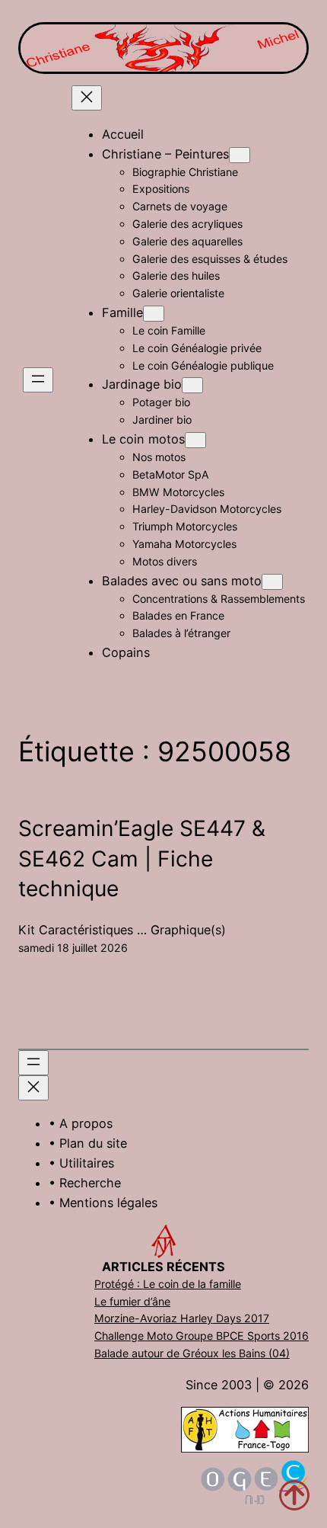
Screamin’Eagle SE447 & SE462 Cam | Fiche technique (141, 858)
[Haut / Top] (294, 1495)
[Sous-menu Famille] (153, 314)
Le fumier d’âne (132, 1301)
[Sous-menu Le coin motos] (195, 440)
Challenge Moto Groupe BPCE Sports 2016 (201, 1335)
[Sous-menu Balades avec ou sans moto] (272, 582)
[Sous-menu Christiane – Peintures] (239, 155)
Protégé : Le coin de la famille (167, 1283)
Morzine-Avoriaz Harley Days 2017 (181, 1318)
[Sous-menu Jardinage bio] (192, 385)
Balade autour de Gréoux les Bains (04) (192, 1353)
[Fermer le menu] (86, 98)
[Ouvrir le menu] (38, 379)
